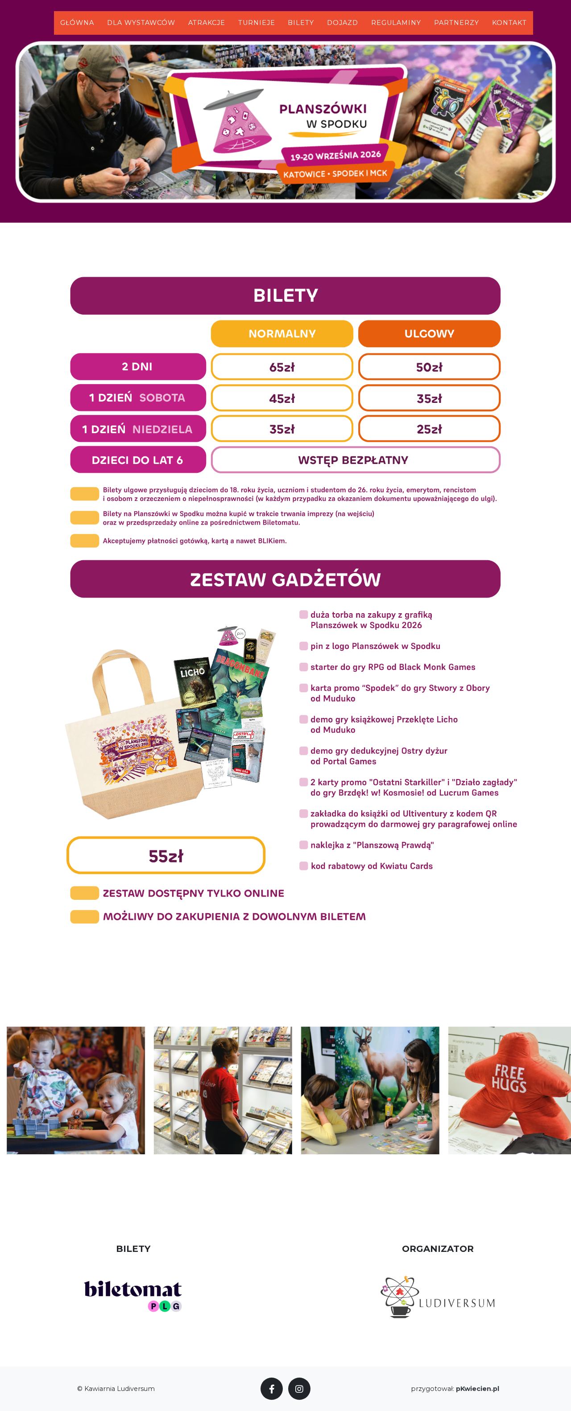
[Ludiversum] (437, 1295)
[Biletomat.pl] (133, 1295)
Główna (77, 23)
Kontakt (509, 23)
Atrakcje (206, 23)
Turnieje (256, 23)
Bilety (301, 23)
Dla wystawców (141, 23)
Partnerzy (456, 23)
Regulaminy (396, 23)
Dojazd (342, 23)
